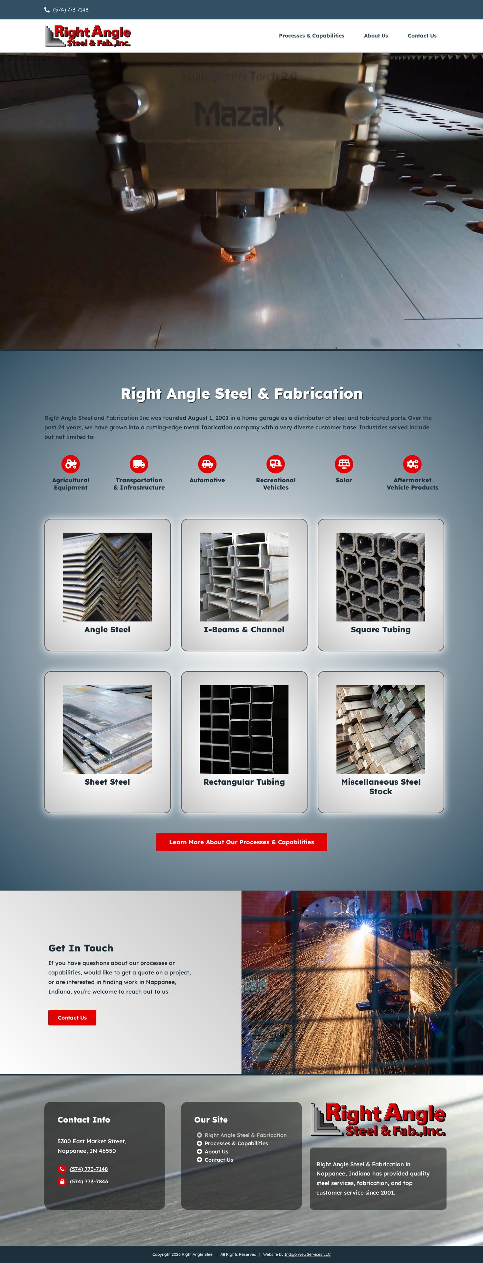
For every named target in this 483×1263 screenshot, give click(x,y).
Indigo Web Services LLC (308, 1254)
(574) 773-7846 (89, 1181)
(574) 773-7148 (89, 1169)
